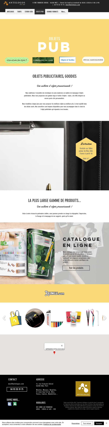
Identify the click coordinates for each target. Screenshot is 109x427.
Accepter (99, 423)
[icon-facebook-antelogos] (9, 404)
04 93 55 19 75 (59, 5)
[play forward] (104, 318)
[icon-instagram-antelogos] (15, 404)
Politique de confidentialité (52, 424)
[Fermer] (106, 423)
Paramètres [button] (76, 423)
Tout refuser (87, 423)
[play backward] (4, 318)
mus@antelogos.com (73, 5)
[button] (15, 318)
